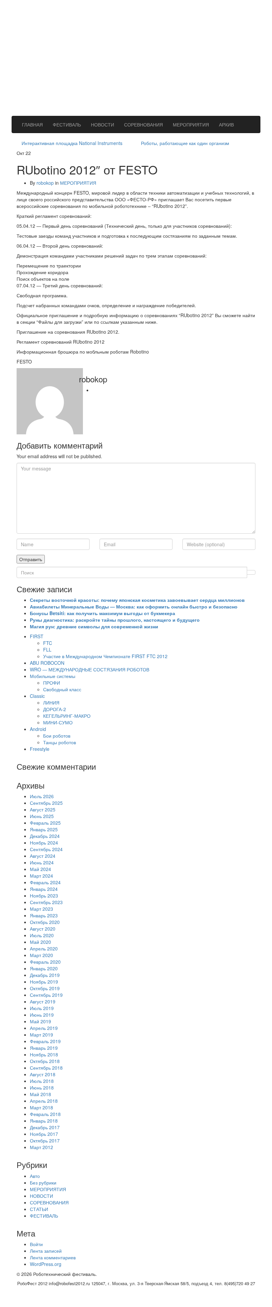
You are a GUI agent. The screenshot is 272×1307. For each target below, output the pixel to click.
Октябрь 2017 (45, 1140)
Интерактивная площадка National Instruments (72, 143)
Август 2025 (42, 809)
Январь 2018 (44, 1120)
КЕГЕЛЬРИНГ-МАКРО (67, 715)
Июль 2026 (42, 796)
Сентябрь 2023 (46, 902)
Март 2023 (41, 908)
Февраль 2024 (45, 882)
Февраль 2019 (45, 1041)
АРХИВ (226, 124)
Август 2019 (42, 1001)
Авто (35, 1176)
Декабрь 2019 (45, 975)
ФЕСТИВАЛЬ (67, 124)
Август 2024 (42, 855)
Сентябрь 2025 (46, 802)
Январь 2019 (44, 1047)
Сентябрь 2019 (46, 995)
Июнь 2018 (42, 1087)
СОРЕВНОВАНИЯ (143, 124)
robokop (45, 182)
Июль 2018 (42, 1081)
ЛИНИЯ (51, 702)
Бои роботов (56, 735)
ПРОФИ (51, 682)
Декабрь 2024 (45, 836)
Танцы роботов (59, 742)
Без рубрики (43, 1182)
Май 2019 (40, 1021)
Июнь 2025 (42, 816)
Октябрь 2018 (45, 1061)
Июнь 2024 (42, 862)
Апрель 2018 (44, 1100)
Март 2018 (41, 1107)
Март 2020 (41, 955)
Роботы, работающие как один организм (185, 143)
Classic (37, 696)
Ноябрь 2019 (44, 981)
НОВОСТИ (102, 124)
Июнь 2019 (42, 1014)
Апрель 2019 (44, 1028)
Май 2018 (40, 1094)
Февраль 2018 (45, 1114)
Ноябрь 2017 (44, 1134)
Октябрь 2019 (45, 988)
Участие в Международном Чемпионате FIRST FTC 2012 (105, 656)
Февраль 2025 (45, 822)
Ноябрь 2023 (44, 895)
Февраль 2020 (45, 961)
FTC (47, 643)
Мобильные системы (52, 676)
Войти (36, 1244)
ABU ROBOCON (47, 662)
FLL (47, 649)
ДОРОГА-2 (54, 709)
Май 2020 (40, 942)
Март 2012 (41, 1147)
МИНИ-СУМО (58, 722)
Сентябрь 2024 (46, 849)
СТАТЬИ (39, 1209)
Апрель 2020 (44, 948)
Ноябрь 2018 (44, 1054)
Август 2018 (42, 1074)
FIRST (36, 636)
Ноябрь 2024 (44, 842)
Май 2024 (40, 869)
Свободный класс (62, 689)
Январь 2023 (44, 915)
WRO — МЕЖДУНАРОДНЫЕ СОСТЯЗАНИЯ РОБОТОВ (89, 669)
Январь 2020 (44, 968)
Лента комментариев (53, 1257)
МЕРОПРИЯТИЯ (191, 124)
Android (38, 729)
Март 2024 (41, 875)
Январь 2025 (44, 829)
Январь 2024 (44, 889)
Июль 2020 (42, 935)
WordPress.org (45, 1264)
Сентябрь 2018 (46, 1067)
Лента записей (46, 1250)
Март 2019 (41, 1034)
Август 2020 (42, 928)
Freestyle (39, 749)
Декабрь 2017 (45, 1127)
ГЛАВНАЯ (32, 124)
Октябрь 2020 (45, 922)
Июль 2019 (42, 1008)
